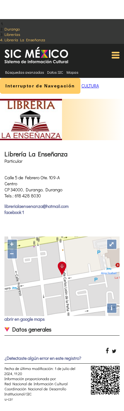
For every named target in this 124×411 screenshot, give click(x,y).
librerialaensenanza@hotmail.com (36, 206)
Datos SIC (55, 72)
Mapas (72, 72)
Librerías (12, 34)
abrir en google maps (24, 319)
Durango (12, 28)
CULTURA (90, 86)
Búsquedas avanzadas (24, 72)
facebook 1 (14, 212)
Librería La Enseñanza (24, 39)
